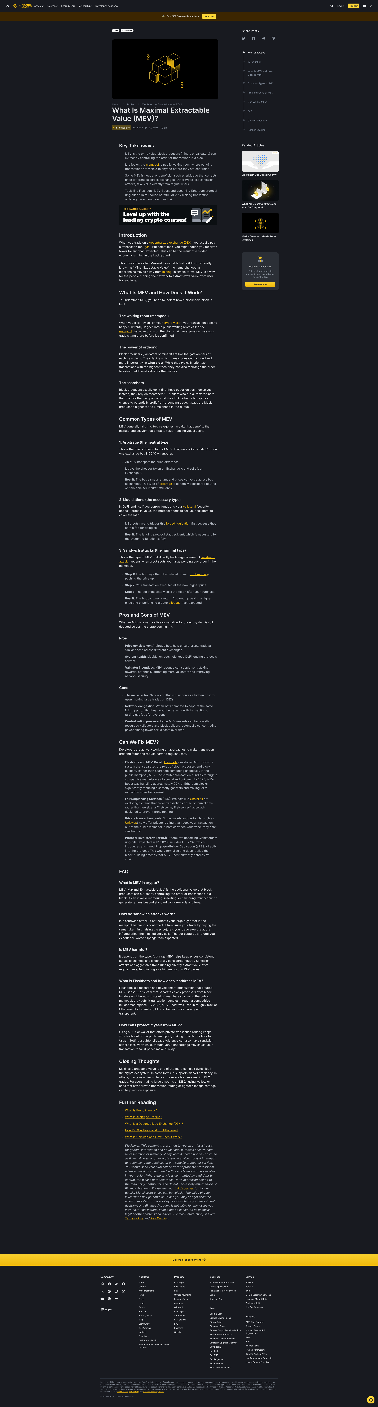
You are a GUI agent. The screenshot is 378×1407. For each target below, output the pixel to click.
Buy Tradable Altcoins (220, 1367)
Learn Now (209, 16)
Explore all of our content (186, 1259)
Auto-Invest (179, 1315)
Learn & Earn (216, 1313)
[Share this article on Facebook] (253, 38)
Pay (176, 1290)
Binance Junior (181, 1299)
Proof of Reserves (254, 1307)
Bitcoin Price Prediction (221, 1334)
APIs (248, 1341)
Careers (142, 1286)
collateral (189, 506)
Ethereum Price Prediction (222, 1338)
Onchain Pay (216, 1299)
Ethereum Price (217, 1326)
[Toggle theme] (371, 6)
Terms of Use (122, 1391)
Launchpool (179, 1311)
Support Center (253, 1326)
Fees (248, 1337)
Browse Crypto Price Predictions (225, 1330)
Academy (178, 1303)
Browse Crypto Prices (220, 1318)
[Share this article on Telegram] (263, 38)
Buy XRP (214, 1355)
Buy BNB (214, 1351)
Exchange (179, 1282)
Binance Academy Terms (153, 1391)
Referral (249, 1286)
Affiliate (249, 1282)
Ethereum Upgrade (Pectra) (223, 1342)
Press (141, 1299)
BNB (248, 1290)
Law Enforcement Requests (259, 1358)
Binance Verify (252, 1345)
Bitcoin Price (216, 1322)
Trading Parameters (255, 1350)
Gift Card (178, 1307)
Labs (212, 1295)
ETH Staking (180, 1319)
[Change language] (364, 6)
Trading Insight (253, 1303)
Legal (141, 1303)
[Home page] (22, 6)
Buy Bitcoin (215, 1347)
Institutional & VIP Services (223, 1290)
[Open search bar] (331, 6)
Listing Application (219, 1286)
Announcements (146, 1290)
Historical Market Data (256, 1299)
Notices (142, 1332)
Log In (340, 5)
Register (354, 6)
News (141, 1295)
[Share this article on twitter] (243, 38)
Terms (142, 1307)
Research (178, 1328)
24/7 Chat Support (255, 1322)
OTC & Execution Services (258, 1295)
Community (144, 1324)
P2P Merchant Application (222, 1282)
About (141, 1282)
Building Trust (145, 1315)
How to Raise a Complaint (258, 1362)
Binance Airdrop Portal (256, 1354)
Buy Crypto (179, 1286)
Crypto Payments (182, 1295)
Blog (141, 1319)
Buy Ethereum (216, 1363)
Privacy (142, 1311)
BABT (177, 1324)
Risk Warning (145, 1328)
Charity (177, 1332)
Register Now (260, 284)
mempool (152, 164)
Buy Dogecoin (216, 1359)
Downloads (144, 1336)
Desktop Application (148, 1340)
